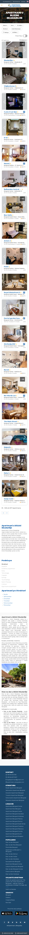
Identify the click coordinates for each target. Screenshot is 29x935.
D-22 (6, 138)
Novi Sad (8, 902)
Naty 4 (7, 473)
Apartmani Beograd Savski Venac (16, 823)
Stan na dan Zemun (12, 854)
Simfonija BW (9, 344)
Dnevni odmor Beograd (13, 871)
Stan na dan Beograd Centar (14, 869)
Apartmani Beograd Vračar (14, 811)
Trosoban (7, 601)
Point (6, 267)
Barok (6, 370)
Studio (6, 594)
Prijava (23, 1)
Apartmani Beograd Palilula (14, 818)
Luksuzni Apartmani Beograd (14, 866)
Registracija (16, 1)
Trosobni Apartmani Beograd (14, 795)
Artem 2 (7, 241)
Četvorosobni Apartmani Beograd (16, 797)
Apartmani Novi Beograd (13, 808)
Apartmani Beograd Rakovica (14, 828)
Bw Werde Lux (10, 395)
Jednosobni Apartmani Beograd (15, 790)
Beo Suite (8, 215)
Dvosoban (7, 598)
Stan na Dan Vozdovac (12, 874)
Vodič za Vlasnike (11, 889)
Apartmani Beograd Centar (14, 806)
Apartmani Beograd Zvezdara (15, 813)
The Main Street (10, 421)
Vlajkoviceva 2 (10, 86)
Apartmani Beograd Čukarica (14, 826)
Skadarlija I (8, 60)
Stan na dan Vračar (11, 856)
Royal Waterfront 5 (12, 292)
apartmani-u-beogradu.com (15, 782)
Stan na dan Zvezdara (12, 859)
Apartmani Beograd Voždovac (15, 816)
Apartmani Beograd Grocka (14, 831)
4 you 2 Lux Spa (10, 112)
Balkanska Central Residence (16, 189)
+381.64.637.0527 (21, 933)
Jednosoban (7, 596)
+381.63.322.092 (8, 933)
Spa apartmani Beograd (13, 861)
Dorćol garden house (12, 318)
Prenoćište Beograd (11, 847)
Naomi (7, 163)
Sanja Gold (8, 499)
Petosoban (7, 605)
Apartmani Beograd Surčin (14, 834)
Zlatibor (8, 897)
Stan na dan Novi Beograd (13, 844)
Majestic (7, 447)
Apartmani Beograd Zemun (14, 821)
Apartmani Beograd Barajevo (14, 836)
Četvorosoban (8, 603)
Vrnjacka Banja (10, 900)
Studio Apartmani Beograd (14, 788)
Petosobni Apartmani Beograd (15, 800)
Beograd (8, 895)
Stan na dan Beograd (12, 842)
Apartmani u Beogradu (15, 925)
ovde (7, 886)
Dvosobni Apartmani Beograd (15, 793)
